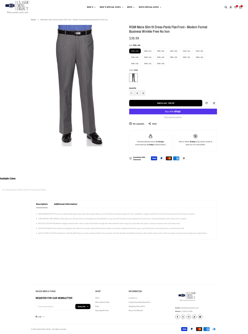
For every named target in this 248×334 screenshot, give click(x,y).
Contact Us (133, 298)
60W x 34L (161, 63)
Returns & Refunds (136, 310)
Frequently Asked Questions (139, 302)
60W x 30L (135, 63)
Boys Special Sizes (102, 310)
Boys (97, 306)
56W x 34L (161, 57)
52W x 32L (186, 51)
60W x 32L (148, 63)
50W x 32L (148, 51)
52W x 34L (199, 51)
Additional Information (65, 203)
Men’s (97, 298)
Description (42, 203)
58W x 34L (199, 57)
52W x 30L (173, 51)
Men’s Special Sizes (102, 302)
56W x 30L (135, 57)
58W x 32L (186, 57)
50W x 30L (135, 51)
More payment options (173, 117)
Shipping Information (137, 306)
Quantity (132, 88)
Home (33, 19)
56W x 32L (148, 57)
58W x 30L (173, 57)
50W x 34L (161, 51)
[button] (206, 103)
